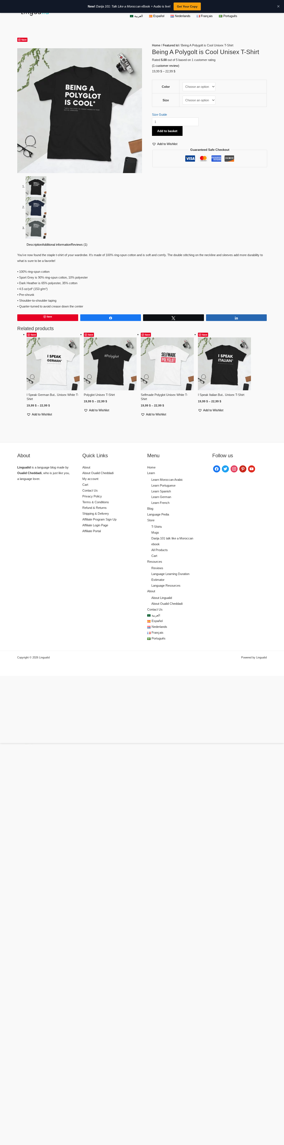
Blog (150, 508)
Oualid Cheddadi (29, 473)
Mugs (155, 532)
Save (24, 39)
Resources (154, 561)
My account (90, 479)
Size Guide (159, 114)
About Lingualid (161, 598)
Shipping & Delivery (95, 513)
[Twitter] (225, 468)
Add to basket (167, 131)
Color (166, 86)
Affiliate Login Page (95, 525)
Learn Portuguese (163, 485)
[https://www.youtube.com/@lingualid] (251, 468)
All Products (159, 550)
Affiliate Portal (91, 531)
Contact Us (90, 490)
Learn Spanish (161, 491)
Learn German (161, 497)
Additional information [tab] (56, 244)
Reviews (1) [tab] (79, 244)
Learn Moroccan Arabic (167, 479)
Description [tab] (34, 244)
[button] (19, 45)
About (86, 467)
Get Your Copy (187, 6)
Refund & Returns (94, 507)
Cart (85, 484)
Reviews (157, 568)
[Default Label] (242, 468)
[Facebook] (216, 468)
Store (150, 520)
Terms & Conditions (95, 502)
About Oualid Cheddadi (98, 473)
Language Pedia (158, 514)
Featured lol (171, 45)
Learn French (160, 502)
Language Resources (165, 585)
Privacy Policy (92, 496)
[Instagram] (234, 468)
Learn (151, 473)
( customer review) (165, 65)
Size (166, 100)
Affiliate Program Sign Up (99, 519)
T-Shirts (156, 526)
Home (156, 45)
